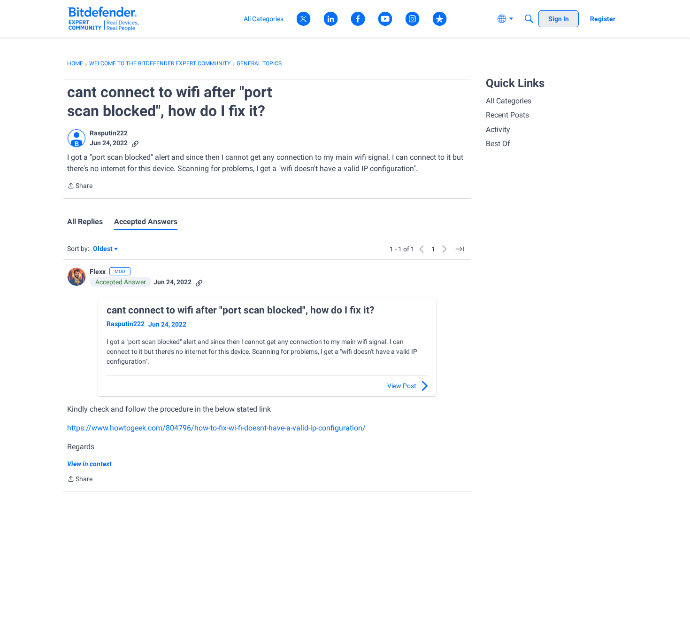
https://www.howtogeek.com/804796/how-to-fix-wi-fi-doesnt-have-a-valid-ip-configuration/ (216, 427)
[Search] (529, 18)
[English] (103, 18)
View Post (401, 386)
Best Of (498, 143)
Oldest (103, 249)
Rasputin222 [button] (109, 133)
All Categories (508, 100)
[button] (76, 138)
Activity (498, 129)
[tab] (84, 222)
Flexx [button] (98, 271)
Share (79, 186)
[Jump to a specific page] (459, 249)
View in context (89, 464)
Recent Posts (507, 114)
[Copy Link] (135, 143)
